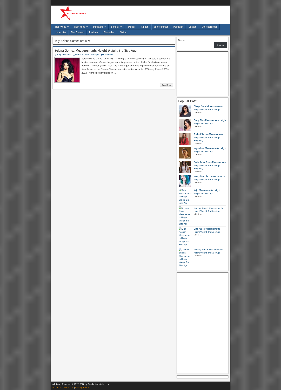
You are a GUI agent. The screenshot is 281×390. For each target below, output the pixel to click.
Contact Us (68, 387)
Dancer (192, 26)
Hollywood (60, 26)
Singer (144, 26)
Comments (108, 54)
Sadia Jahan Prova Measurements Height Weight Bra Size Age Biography (210, 165)
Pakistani (98, 26)
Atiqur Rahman (64, 54)
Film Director (77, 32)
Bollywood (79, 26)
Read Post (167, 85)
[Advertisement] (153, 14)
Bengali (115, 26)
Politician (178, 26)
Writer (123, 32)
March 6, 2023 (82, 54)
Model (131, 26)
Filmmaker (108, 32)
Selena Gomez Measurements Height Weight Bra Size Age (95, 50)
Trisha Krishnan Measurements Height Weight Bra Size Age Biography (208, 137)
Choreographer (209, 26)
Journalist (60, 32)
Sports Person (161, 26)
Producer (94, 32)
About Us (56, 387)
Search (181, 40)
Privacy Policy (82, 387)
